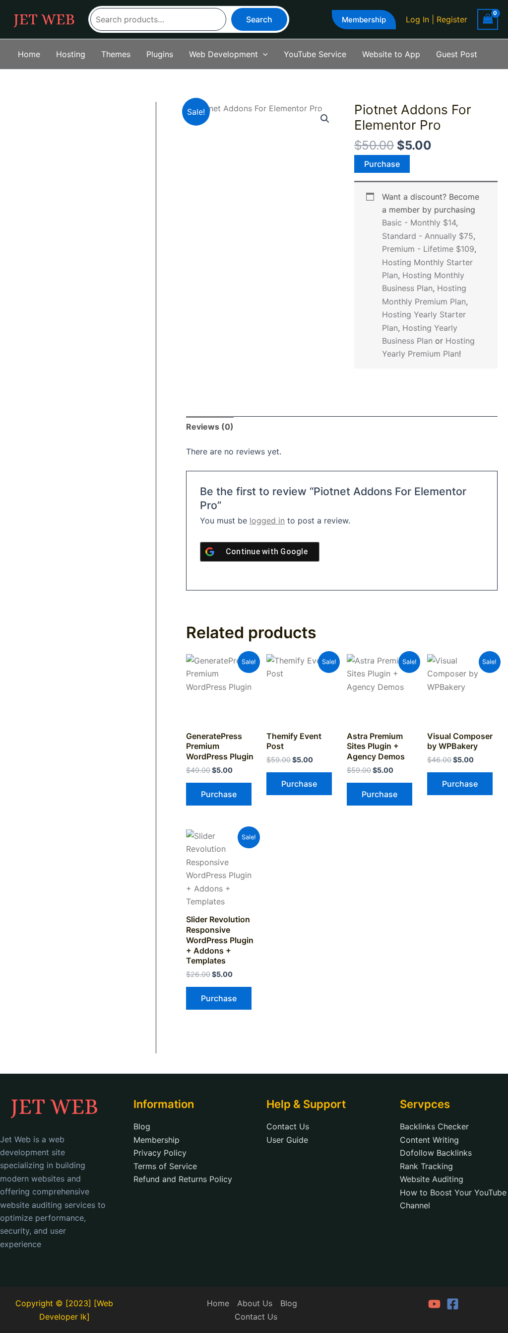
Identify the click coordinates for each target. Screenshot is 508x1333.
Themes (115, 54)
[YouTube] (434, 1304)
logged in (267, 520)
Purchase (382, 164)
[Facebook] (452, 1304)
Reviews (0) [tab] (210, 427)
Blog (141, 1126)
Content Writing (429, 1140)
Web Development (223, 54)
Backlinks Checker (434, 1126)
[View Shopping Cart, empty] (487, 19)
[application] (263, 54)
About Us (254, 1303)
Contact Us (287, 1126)
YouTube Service (315, 54)
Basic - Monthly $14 (419, 222)
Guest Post (456, 54)
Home (29, 54)
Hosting (70, 54)
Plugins (159, 54)
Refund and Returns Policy (182, 1179)
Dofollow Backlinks (436, 1153)
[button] (364, 19)
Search (259, 19)
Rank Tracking (426, 1166)
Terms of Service (165, 1166)
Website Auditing (431, 1179)
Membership (156, 1140)
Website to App (391, 54)
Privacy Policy (160, 1153)
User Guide (287, 1140)
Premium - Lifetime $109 (428, 249)
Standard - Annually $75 (427, 236)
